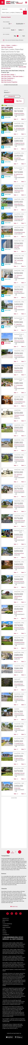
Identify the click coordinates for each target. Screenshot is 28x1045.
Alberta (17, 942)
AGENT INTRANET (6, 927)
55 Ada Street (17, 788)
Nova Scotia (4, 946)
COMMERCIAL (5, 925)
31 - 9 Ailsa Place (18, 324)
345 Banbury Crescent (19, 505)
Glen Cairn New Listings (7, 74)
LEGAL (3, 929)
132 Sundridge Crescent (19, 232)
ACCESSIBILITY (5, 934)
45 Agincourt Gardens (19, 113)
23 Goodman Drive (18, 355)
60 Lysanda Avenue (18, 657)
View (22, 119)
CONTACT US (5, 918)
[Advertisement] (14, 823)
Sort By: (6, 90)
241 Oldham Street (18, 291)
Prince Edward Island (12, 946)
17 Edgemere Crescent (19, 143)
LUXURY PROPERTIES (7, 923)
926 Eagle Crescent (18, 430)
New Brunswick (21, 944)
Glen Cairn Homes (6, 76)
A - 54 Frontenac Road (19, 128)
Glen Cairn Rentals (6, 80)
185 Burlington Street (18, 190)
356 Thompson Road (19, 553)
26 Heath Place (17, 158)
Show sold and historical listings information (13, 40)
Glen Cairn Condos (18, 76)
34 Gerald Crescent (18, 699)
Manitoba (9, 944)
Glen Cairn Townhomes (7, 78)
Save (15, 119)
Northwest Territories (19, 945)
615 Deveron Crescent (19, 566)
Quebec (14, 942)
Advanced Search (6, 17)
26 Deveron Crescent (18, 627)
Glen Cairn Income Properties (9, 82)
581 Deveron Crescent (19, 581)
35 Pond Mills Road (18, 684)
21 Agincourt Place (18, 758)
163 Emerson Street (18, 713)
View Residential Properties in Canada (10, 969)
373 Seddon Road (18, 370)
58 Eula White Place (18, 204)
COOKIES (4, 932)
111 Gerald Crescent (18, 743)
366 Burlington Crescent (19, 520)
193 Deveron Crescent (19, 341)
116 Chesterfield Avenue (19, 401)
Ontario (10, 942)
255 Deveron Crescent (19, 491)
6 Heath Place (17, 728)
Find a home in (5, 942)
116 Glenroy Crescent (19, 459)
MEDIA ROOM (5, 920)
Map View (19, 101)
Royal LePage (14, 2)
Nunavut (22, 946)
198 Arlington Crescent (19, 773)
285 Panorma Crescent (19, 444)
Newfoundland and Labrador (8, 945)
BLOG (3, 922)
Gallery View (9, 100)
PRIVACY (4, 931)
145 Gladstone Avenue (19, 642)
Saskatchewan (15, 944)
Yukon (18, 946)
